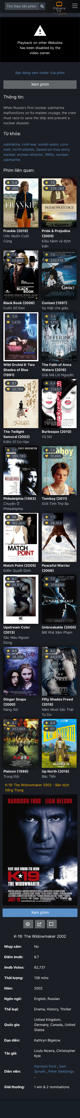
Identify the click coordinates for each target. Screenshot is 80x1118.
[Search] (42, 6)
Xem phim (40, 912)
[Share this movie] (40, 924)
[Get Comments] (52, 924)
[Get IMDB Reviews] (28, 924)
